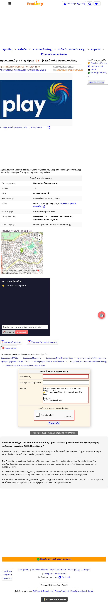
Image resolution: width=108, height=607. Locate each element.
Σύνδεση (71, 3)
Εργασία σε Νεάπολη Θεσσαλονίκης (91, 358)
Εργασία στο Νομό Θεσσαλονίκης (59, 358)
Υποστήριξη (73, 569)
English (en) (7, 571)
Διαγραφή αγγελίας (11, 341)
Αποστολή (21, 332)
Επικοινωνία (60, 573)
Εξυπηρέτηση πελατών (54, 54)
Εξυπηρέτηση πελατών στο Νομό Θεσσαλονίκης (88, 361)
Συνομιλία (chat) (62, 591)
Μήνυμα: (23, 388)
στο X (93, 69)
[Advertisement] (54, 27)
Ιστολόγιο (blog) (78, 591)
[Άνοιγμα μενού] (9, 4)
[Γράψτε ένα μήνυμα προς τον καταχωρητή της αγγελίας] (66, 402)
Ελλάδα (22, 49)
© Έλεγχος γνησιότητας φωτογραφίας (13, 127)
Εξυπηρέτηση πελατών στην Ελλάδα (15, 361)
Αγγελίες (7, 49)
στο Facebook (96, 66)
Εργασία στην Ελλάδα (9, 358)
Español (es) (7, 578)
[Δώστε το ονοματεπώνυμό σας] (66, 382)
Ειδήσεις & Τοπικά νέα (43, 591)
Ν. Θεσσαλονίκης (42, 49)
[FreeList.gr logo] (35, 4)
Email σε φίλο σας (98, 63)
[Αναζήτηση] (89, 3)
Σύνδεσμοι (85, 569)
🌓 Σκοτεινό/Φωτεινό (54, 599)
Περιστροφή (36, 127)
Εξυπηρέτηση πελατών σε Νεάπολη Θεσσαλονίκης (25, 365)
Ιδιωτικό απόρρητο (39, 569)
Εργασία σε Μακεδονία (32, 358)
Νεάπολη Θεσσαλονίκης (71, 49)
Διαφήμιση (48, 573)
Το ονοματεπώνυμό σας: (30, 382)
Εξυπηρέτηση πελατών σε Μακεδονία (49, 361)
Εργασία (95, 49)
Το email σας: (25, 376)
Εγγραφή (81, 3)
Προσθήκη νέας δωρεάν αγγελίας (55, 559)
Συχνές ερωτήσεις (58, 569)
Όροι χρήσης (23, 569)
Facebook (65, 577)
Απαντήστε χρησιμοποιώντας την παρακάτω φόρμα (23, 70)
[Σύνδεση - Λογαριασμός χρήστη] (65, 3)
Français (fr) (7, 575)
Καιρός (91, 591)
